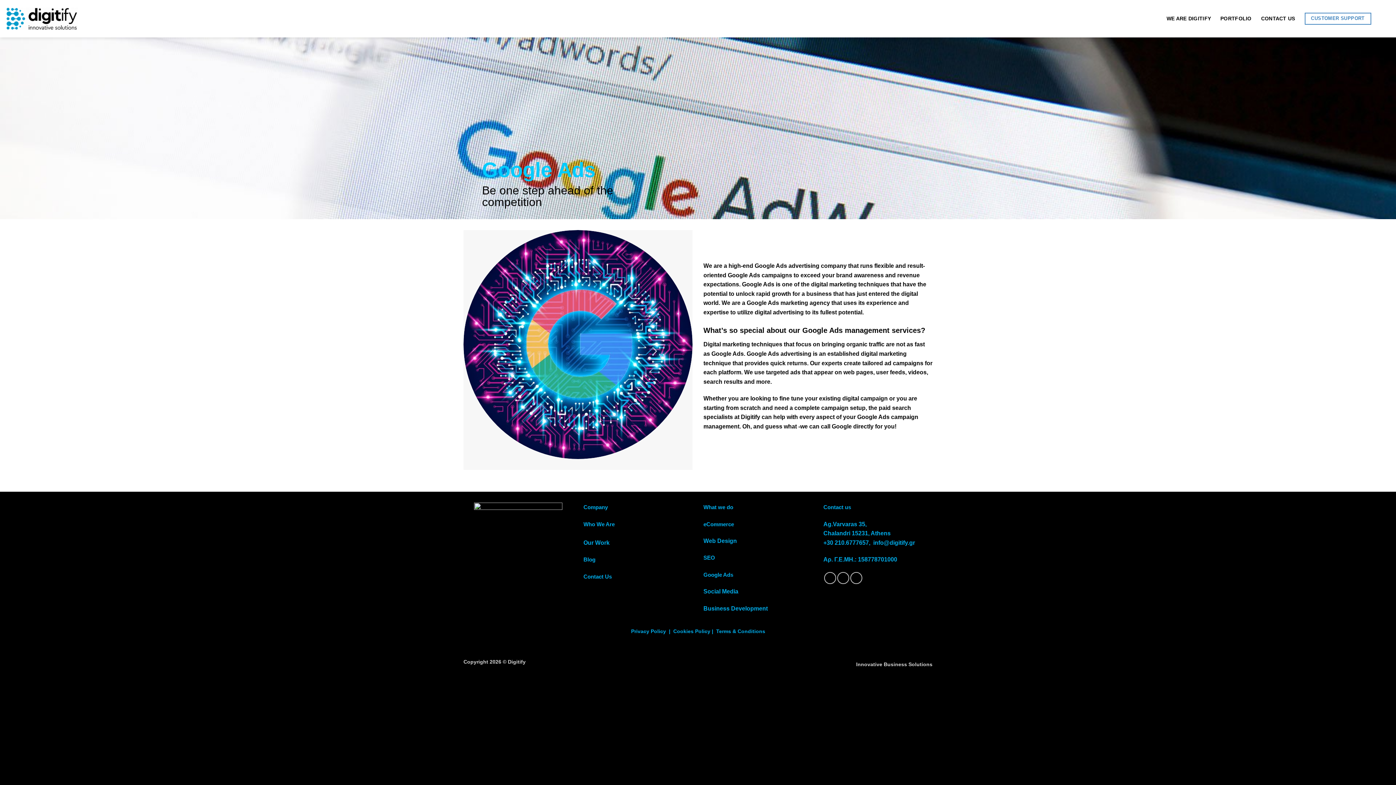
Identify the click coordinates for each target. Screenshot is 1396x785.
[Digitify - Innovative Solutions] (41, 18)
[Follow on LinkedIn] (856, 578)
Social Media (720, 591)
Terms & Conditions (740, 631)
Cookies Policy (691, 631)
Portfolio (1236, 18)
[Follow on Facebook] (830, 578)
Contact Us (1278, 18)
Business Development (735, 608)
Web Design (720, 541)
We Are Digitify (1189, 18)
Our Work (596, 543)
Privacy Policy (648, 631)
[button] (1386, 18)
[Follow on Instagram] (843, 578)
